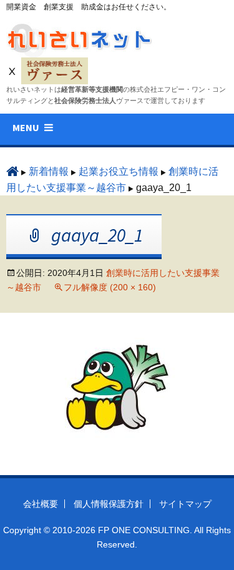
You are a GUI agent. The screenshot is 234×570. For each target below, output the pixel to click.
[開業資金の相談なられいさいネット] (81, 36)
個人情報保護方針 (109, 504)
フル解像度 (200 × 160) (110, 287)
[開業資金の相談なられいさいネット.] (12, 171)
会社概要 (40, 504)
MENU (25, 127)
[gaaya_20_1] (117, 386)
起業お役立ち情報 (118, 171)
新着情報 (49, 171)
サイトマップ (185, 504)
